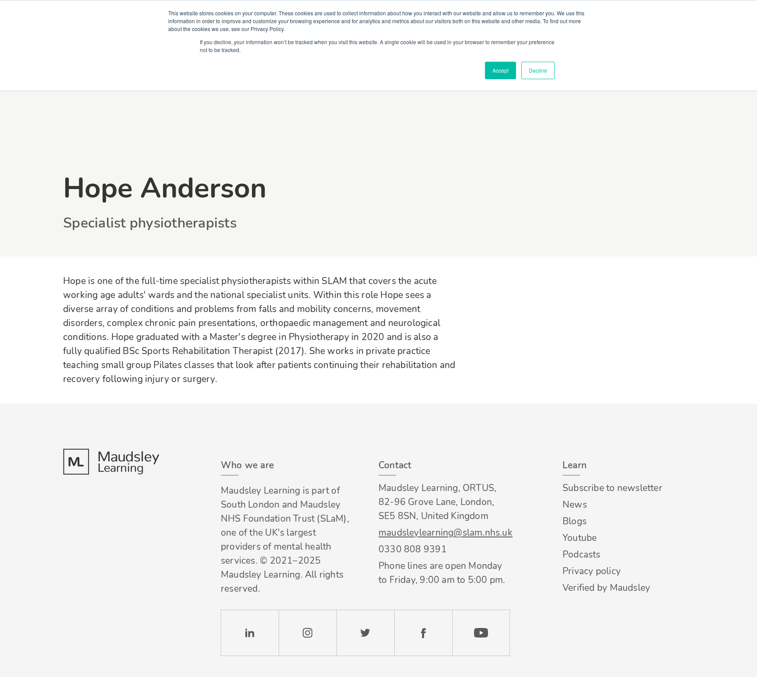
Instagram (307, 633)
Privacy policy (591, 571)
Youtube (579, 538)
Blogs (574, 521)
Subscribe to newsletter (612, 488)
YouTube (481, 633)
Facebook (423, 633)
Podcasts (581, 554)
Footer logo (111, 461)
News (574, 504)
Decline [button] (538, 70)
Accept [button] (500, 70)
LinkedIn (250, 633)
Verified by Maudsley (606, 588)
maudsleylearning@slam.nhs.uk (444, 532)
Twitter (365, 633)
